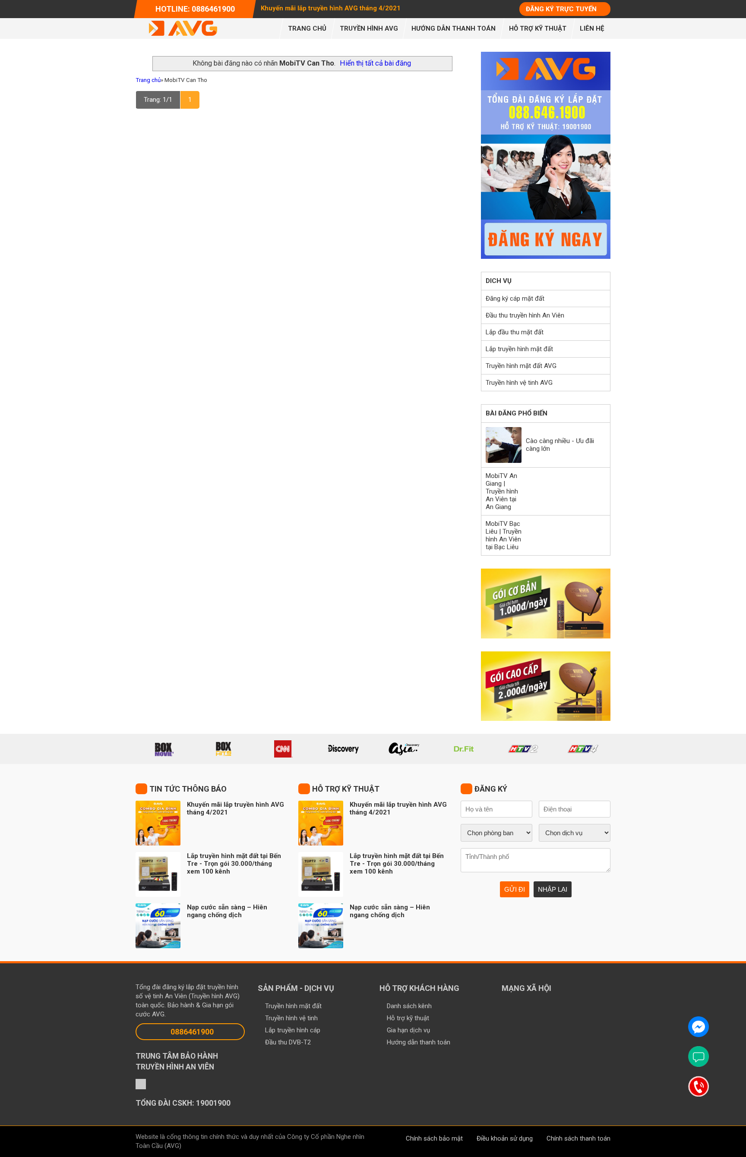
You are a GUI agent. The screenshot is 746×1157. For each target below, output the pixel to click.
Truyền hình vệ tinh (291, 1018)
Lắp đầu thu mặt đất (515, 332)
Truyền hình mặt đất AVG (521, 366)
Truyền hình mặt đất (293, 1006)
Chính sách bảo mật (434, 1138)
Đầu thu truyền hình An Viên (525, 315)
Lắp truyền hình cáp (292, 1030)
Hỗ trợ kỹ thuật (408, 1018)
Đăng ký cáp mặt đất (515, 298)
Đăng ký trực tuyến (561, 9)
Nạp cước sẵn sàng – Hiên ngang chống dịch (227, 911)
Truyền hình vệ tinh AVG (519, 383)
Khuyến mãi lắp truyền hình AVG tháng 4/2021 (331, 8)
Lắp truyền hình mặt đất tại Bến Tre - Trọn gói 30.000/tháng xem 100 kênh (234, 863)
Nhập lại (552, 889)
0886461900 (192, 1031)
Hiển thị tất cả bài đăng (375, 63)
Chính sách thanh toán (578, 1138)
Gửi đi (514, 889)
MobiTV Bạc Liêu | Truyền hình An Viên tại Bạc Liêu (504, 535)
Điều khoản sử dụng (505, 1138)
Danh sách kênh (409, 1006)
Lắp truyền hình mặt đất (519, 349)
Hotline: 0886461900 (195, 8)
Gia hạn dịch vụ (408, 1030)
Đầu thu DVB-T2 (288, 1042)
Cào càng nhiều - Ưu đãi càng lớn (560, 445)
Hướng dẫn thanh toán (418, 1042)
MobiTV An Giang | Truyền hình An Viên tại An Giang (502, 491)
